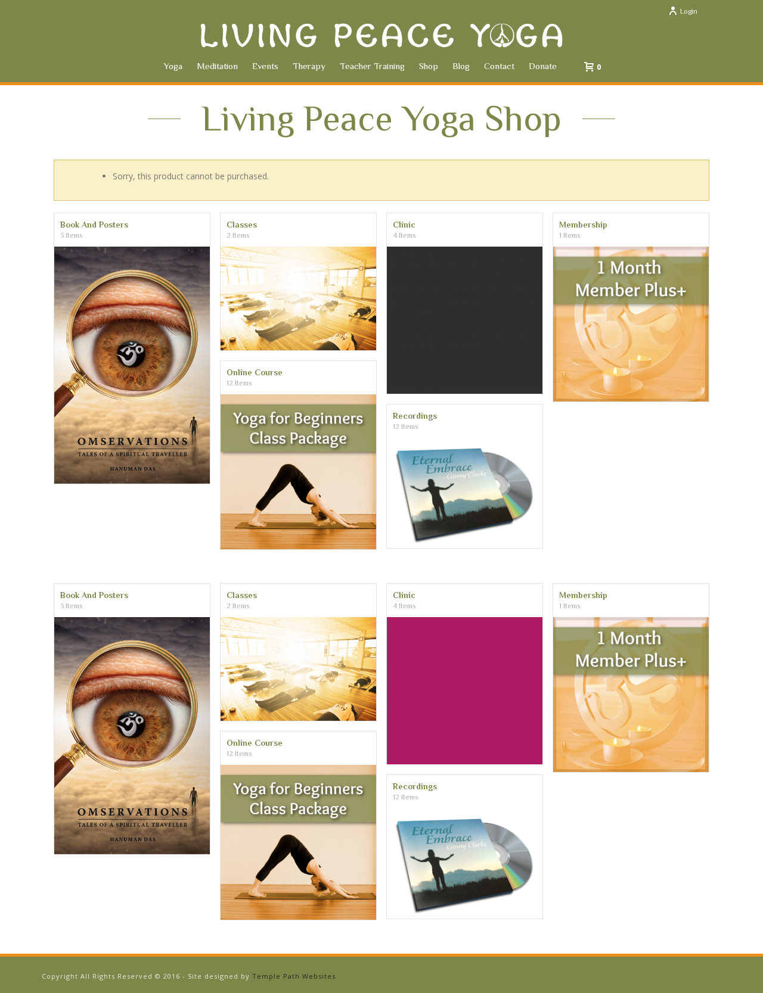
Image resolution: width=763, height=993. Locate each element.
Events (265, 66)
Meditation (217, 66)
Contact (499, 66)
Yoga (172, 66)
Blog (461, 66)
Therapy (309, 66)
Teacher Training (372, 66)
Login (688, 11)
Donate (543, 66)
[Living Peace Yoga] (381, 36)
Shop (428, 66)
